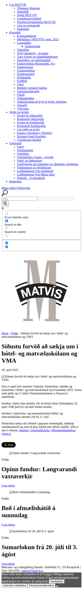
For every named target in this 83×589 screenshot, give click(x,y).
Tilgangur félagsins (28, 8)
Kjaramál (14, 32)
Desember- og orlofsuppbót (33, 60)
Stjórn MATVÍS (27, 15)
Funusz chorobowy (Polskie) (34, 133)
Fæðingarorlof (25, 74)
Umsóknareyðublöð (29, 18)
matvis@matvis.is (32, 570)
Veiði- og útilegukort (29, 160)
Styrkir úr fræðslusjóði (30, 122)
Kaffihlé (22, 81)
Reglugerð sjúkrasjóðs (30, 119)
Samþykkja (56, 581)
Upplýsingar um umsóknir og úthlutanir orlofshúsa (47, 164)
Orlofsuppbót (25, 150)
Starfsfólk (23, 11)
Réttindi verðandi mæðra (32, 88)
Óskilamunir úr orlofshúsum (34, 167)
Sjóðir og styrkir (19, 112)
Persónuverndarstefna (41, 585)
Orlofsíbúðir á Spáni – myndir (35, 157)
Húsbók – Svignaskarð (31, 178)
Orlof (20, 84)
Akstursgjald (32, 46)
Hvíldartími (24, 77)
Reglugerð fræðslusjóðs (31, 126)
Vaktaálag (23, 49)
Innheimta (23, 29)
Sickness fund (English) (31, 136)
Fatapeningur (25, 67)
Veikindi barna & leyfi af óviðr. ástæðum (41, 101)
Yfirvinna (23, 108)
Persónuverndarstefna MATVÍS (36, 22)
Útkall (21, 94)
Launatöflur (24, 42)
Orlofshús (23, 153)
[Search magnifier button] (5, 204)
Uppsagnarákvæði (28, 91)
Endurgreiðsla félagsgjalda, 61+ (36, 63)
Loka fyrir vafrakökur (14, 585)
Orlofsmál (15, 143)
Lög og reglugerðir (28, 25)
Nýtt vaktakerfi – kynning (32, 53)
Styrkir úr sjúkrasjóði (29, 115)
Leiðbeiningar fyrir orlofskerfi (35, 171)
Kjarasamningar (26, 36)
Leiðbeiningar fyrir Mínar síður (36, 174)
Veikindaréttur (25, 98)
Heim (5, 333)
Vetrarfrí (22, 105)
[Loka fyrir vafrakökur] (56, 586)
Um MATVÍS (17, 4)
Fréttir (14, 333)
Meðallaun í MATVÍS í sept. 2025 (38, 39)
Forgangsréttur (26, 70)
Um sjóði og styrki (28, 129)
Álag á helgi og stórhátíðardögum (37, 56)
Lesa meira (8, 485)
